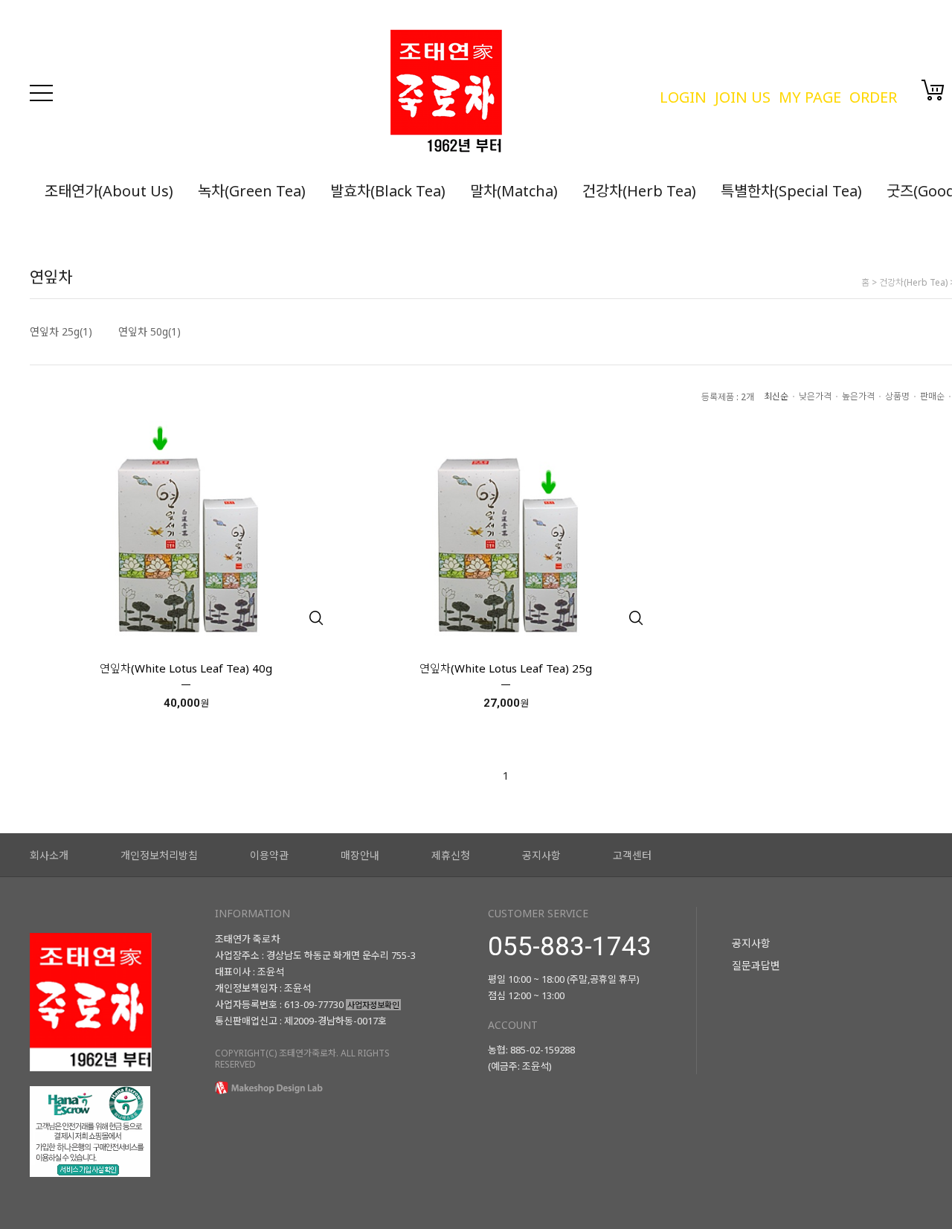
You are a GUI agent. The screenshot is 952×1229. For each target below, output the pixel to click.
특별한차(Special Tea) (791, 191)
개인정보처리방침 (159, 855)
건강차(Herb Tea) (639, 191)
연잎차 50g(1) (149, 331)
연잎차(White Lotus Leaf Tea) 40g (186, 668)
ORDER (873, 97)
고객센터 (632, 855)
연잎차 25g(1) (61, 331)
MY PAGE (810, 97)
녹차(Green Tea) (252, 191)
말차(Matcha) (514, 191)
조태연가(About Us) (109, 191)
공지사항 (541, 855)
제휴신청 (450, 855)
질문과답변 (756, 965)
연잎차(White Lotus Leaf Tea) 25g (505, 668)
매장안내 (360, 855)
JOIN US (743, 97)
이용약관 (269, 855)
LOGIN (683, 97)
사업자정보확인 (373, 1004)
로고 (517, 93)
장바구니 (933, 90)
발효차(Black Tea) (388, 191)
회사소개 (49, 855)
